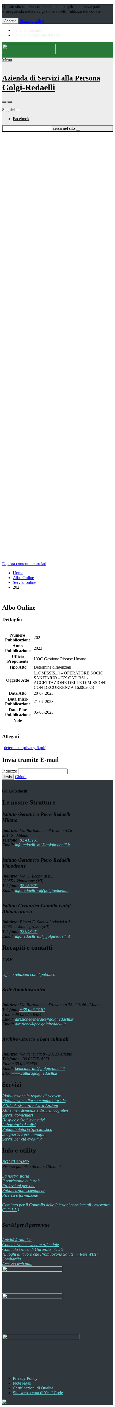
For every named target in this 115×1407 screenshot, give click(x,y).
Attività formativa (17, 1240)
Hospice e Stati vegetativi (23, 1120)
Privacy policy (32, 20)
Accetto (10, 21)
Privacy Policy (25, 1378)
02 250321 (29, 885)
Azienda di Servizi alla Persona (51, 78)
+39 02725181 (32, 1009)
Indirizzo (9, 771)
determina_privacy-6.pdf (24, 747)
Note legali (22, 1383)
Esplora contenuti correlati (24, 563)
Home (18, 573)
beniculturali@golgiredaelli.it (40, 1068)
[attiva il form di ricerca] (4, 102)
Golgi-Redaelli (28, 87)
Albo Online (23, 577)
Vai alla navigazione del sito (36, 35)
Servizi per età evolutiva (22, 1139)
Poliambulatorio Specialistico (27, 1129)
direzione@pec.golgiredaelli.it (40, 1024)
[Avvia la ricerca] (78, 130)
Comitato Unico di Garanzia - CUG (33, 1249)
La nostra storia (15, 1176)
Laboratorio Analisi (19, 1124)
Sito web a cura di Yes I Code (38, 1392)
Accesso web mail (17, 1264)
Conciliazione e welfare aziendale (30, 1244)
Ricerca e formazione (20, 1195)
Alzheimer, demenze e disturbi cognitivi (35, 1110)
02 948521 (29, 931)
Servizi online (24, 582)
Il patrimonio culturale (21, 1181)
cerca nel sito (64, 128)
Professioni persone (18, 1185)
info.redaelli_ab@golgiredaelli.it (42, 936)
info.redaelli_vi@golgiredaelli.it (41, 890)
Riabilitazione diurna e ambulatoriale (34, 1100)
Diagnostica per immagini (24, 1134)
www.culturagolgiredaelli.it (34, 1073)
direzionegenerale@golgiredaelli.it (44, 1019)
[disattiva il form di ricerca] (9, 102)
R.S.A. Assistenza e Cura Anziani (30, 1105)
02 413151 (29, 840)
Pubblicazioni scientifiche (23, 1190)
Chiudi (20, 776)
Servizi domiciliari (17, 1115)
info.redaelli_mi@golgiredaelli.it (42, 845)
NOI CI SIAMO (15, 1161)
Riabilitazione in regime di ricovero (32, 1096)
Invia (8, 777)
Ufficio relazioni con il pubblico (28, 974)
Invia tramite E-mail (30, 759)
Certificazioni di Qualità (33, 1388)
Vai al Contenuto (27, 30)
